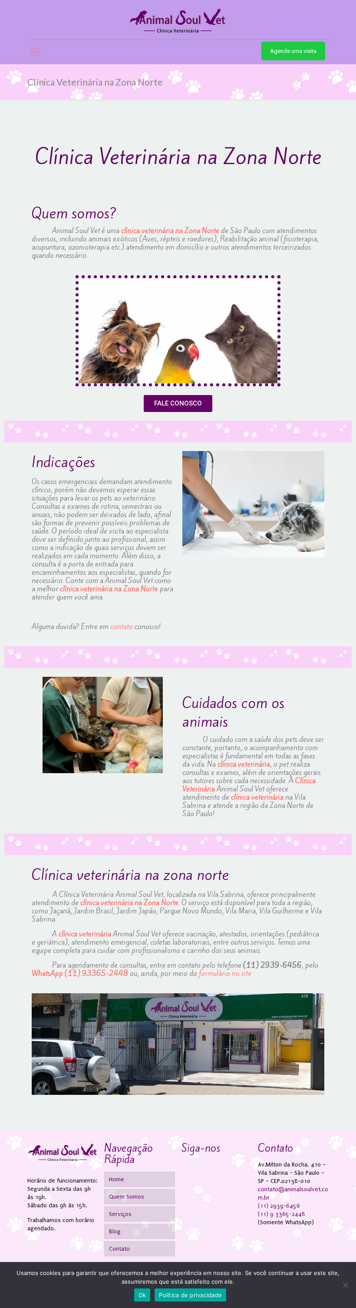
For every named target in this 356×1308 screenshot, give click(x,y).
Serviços (120, 1214)
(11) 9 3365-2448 (281, 1214)
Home (116, 1179)
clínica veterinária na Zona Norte (170, 230)
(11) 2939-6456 (272, 965)
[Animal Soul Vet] (178, 20)
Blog (115, 1231)
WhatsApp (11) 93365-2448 (80, 973)
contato (121, 626)
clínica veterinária (244, 764)
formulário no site (225, 973)
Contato (119, 1248)
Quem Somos (126, 1196)
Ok (142, 1295)
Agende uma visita (293, 51)
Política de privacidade (190, 1295)
